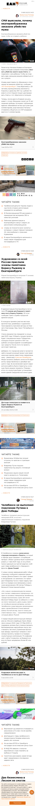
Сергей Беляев (26, 253)
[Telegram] (27, 159)
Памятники (26, 415)
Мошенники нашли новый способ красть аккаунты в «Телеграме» (16, 474)
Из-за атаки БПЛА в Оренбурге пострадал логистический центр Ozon (18, 486)
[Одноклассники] (25, 159)
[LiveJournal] (33, 159)
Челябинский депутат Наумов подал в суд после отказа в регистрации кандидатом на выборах (18, 208)
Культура (4, 415)
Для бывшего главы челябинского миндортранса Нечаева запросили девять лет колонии (17, 738)
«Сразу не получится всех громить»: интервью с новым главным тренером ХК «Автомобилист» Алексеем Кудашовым (18, 231)
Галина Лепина (26, 499)
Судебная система (21, 152)
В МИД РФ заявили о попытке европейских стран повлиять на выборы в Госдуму (16, 751)
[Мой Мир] (30, 159)
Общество (5, 152)
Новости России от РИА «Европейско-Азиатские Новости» (13, 4)
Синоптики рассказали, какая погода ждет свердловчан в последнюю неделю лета (18, 758)
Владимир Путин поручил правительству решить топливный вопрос (17, 468)
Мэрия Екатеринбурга (15, 415)
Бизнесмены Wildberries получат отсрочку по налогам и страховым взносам (16, 460)
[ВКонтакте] (22, 159)
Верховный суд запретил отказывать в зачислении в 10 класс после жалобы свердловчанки (18, 731)
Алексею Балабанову (23, 357)
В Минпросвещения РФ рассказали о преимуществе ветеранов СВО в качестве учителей (18, 215)
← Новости (5, 8)
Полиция (11, 152)
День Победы (5, 685)
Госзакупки (12, 683)
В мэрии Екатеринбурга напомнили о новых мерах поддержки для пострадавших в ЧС (18, 239)
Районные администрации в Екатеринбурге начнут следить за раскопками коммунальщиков (16, 223)
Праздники (21, 683)
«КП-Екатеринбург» (8, 86)
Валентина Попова (27, 15)
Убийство (4, 155)
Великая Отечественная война (20, 685)
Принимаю (17, 803)
